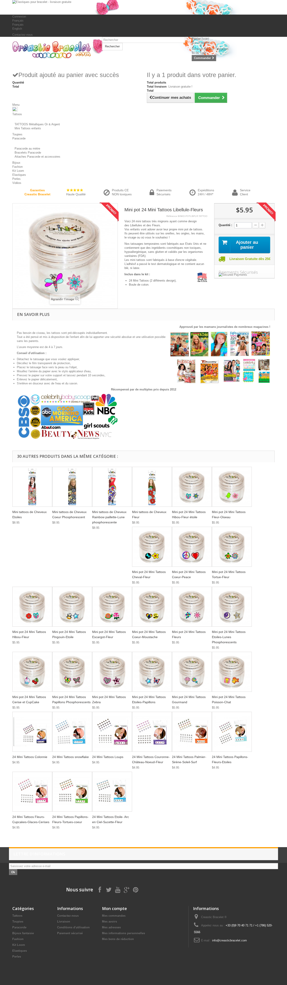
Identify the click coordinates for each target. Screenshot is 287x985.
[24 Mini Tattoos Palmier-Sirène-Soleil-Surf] (192, 732)
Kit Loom (18, 945)
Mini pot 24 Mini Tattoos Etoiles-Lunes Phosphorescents (229, 637)
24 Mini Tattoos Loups (107, 757)
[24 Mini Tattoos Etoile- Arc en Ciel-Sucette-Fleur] (112, 792)
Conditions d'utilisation (73, 927)
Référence (171, 216)
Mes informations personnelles (123, 933)
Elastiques (19, 950)
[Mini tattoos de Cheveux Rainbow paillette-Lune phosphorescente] (112, 487)
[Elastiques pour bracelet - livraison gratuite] (143, 7)
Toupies (17, 921)
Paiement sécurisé (70, 933)
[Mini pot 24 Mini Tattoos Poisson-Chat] (232, 672)
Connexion (19, 16)
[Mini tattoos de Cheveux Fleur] (152, 487)
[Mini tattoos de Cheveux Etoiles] (32, 487)
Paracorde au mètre (27, 148)
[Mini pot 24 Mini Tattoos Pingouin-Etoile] (72, 607)
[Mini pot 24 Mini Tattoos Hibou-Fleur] (32, 607)
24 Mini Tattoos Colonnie (29, 757)
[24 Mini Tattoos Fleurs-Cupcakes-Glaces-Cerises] (32, 792)
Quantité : (225, 225)
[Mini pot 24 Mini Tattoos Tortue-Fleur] (232, 547)
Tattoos (17, 915)
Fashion (18, 939)
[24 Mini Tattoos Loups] (112, 732)
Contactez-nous (22, 34)
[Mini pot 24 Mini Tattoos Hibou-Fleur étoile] (192, 487)
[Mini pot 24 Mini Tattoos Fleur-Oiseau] (232, 487)
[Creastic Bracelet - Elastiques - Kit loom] (53, 50)
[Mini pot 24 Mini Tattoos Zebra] (112, 672)
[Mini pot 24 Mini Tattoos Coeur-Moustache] (152, 607)
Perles (16, 956)
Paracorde (19, 927)
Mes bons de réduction (118, 939)
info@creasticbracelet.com (229, 940)
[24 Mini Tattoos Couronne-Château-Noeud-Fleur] (152, 732)
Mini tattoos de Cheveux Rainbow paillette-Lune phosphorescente (109, 517)
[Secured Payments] (244, 275)
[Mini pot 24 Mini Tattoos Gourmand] (192, 672)
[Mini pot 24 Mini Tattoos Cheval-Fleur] (152, 547)
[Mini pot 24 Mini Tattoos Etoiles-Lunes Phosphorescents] (232, 607)
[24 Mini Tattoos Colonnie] (32, 732)
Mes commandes (114, 915)
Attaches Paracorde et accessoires (37, 156)
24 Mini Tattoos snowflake (70, 757)
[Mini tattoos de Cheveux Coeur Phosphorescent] (72, 487)
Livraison (63, 921)
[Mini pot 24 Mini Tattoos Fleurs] (192, 607)
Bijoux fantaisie (23, 933)
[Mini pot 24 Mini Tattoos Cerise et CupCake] (32, 672)
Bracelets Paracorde (28, 152)
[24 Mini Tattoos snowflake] (72, 732)
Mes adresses (111, 927)
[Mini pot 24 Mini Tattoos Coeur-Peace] (192, 547)
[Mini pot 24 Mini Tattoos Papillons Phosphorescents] (72, 672)
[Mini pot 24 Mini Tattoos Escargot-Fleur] (112, 607)
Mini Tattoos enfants (28, 128)
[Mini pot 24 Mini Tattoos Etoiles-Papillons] (152, 672)
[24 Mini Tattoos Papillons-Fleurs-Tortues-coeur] (72, 792)
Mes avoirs (109, 921)
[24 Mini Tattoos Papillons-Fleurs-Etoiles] (232, 732)
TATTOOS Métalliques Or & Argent (37, 124)
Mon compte (114, 908)
